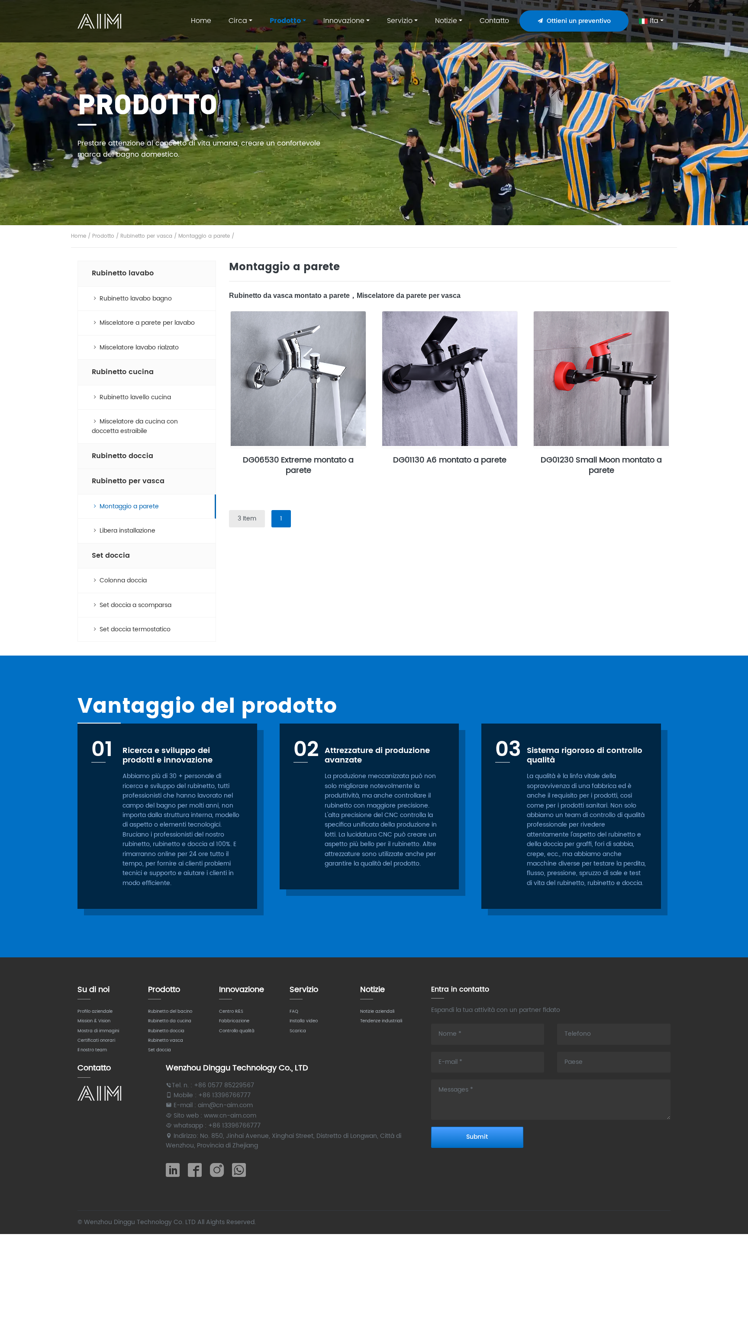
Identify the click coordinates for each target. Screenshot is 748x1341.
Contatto (494, 20)
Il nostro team (92, 1050)
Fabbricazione (234, 1021)
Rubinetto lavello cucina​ (134, 397)
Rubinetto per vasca (146, 236)
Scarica (298, 1031)
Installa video (304, 1021)
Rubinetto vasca (165, 1040)
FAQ (294, 1011)
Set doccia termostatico (134, 629)
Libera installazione (126, 531)
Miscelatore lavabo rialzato (138, 347)
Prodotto (103, 236)
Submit (477, 1137)
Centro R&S (231, 1011)
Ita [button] (653, 20)
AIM (100, 21)
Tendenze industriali (381, 1021)
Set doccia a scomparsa (134, 605)
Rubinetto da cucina (169, 1021)
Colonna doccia (122, 580)
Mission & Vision (93, 1021)
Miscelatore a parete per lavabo (146, 323)
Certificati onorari (96, 1040)
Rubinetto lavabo (123, 273)
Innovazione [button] (343, 20)
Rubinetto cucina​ (123, 372)
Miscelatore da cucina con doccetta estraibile (135, 426)
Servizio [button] (400, 20)
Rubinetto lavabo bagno (135, 299)
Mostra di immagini (98, 1031)
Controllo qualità (237, 1031)
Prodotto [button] (285, 20)
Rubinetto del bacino (170, 1011)
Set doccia (111, 555)
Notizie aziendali (377, 1011)
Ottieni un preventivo (577, 21)
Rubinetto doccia (122, 456)
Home (201, 20)
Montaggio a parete (204, 236)
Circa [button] (238, 20)
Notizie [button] (446, 20)
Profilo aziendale (95, 1011)
